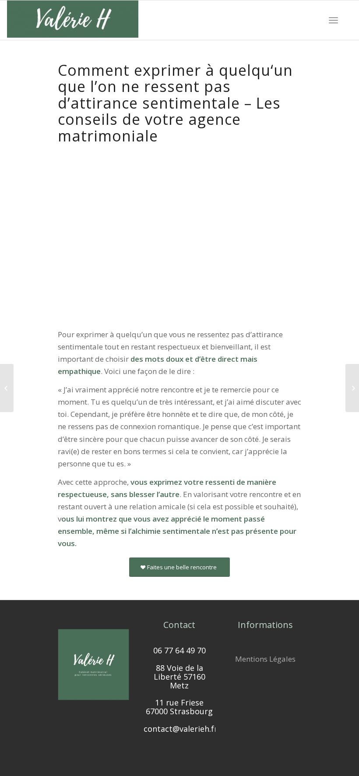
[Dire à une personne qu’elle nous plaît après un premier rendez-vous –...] (7, 388)
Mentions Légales (265, 659)
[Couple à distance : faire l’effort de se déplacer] (352, 388)
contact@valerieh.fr (181, 728)
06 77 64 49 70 (179, 650)
